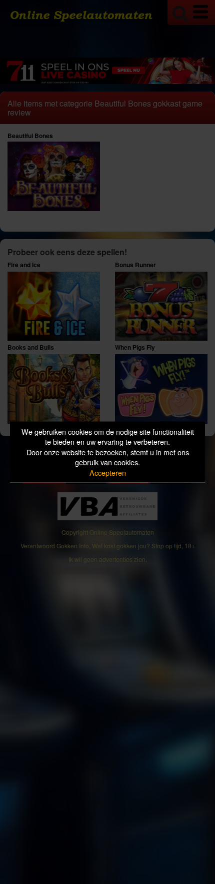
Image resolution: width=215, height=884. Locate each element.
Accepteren (108, 472)
